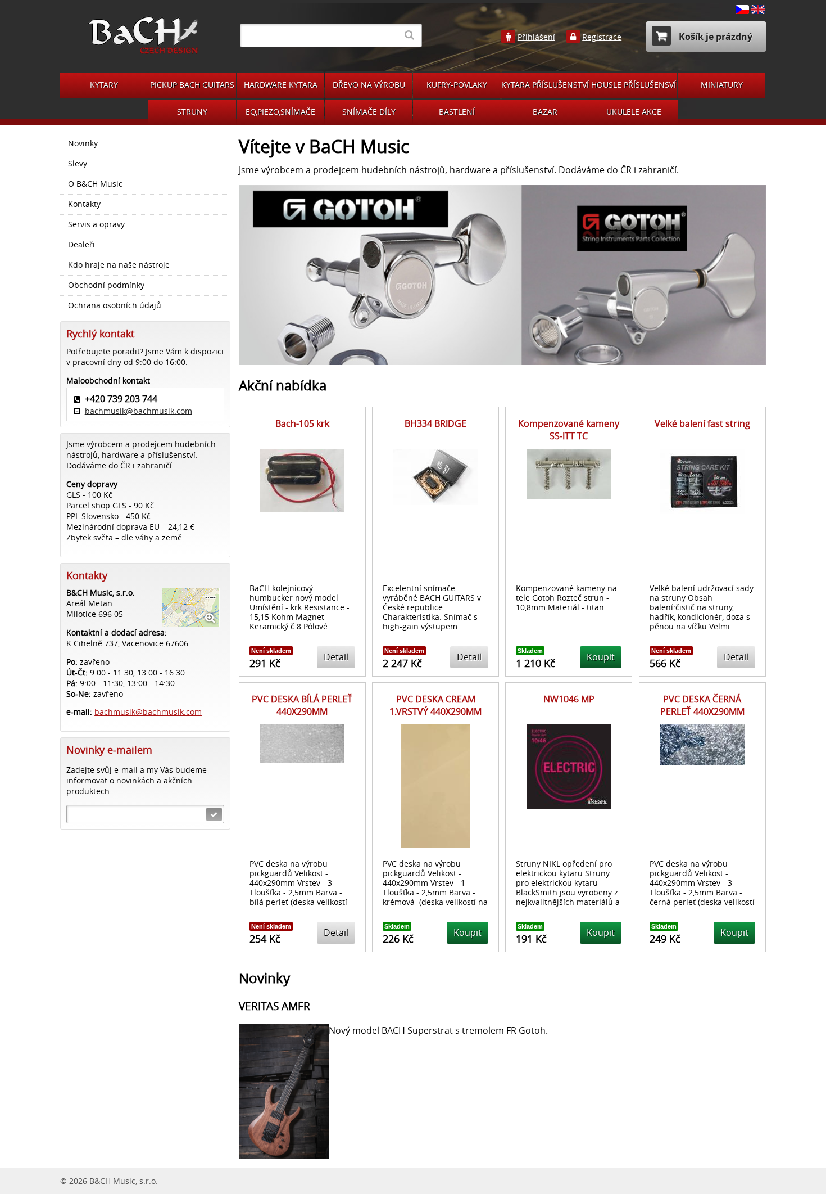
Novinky (83, 143)
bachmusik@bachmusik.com (138, 410)
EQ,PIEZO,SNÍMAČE (280, 111)
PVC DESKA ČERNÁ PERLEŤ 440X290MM (702, 705)
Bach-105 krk (302, 423)
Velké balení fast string (702, 423)
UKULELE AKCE (633, 111)
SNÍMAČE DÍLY (369, 111)
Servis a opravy (96, 224)
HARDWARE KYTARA (280, 84)
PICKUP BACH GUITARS (192, 84)
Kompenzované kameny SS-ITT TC (568, 429)
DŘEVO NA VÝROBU (369, 84)
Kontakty (84, 204)
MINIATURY (722, 84)
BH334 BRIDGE (435, 423)
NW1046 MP (568, 699)
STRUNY (192, 111)
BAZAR (545, 111)
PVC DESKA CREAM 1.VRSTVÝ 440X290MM (435, 705)
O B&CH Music (95, 184)
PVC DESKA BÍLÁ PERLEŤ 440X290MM (302, 705)
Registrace (601, 37)
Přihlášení (536, 37)
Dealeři (81, 245)
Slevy (77, 164)
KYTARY (104, 84)
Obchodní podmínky (106, 285)
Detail (336, 657)
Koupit (601, 657)
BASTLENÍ (457, 111)
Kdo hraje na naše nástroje (119, 265)
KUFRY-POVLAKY (456, 84)
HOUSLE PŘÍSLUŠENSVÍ (633, 84)
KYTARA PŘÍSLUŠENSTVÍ (545, 84)
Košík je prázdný (714, 36)
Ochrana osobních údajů (114, 305)
